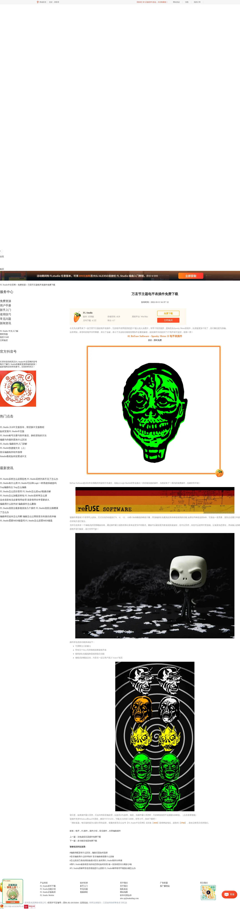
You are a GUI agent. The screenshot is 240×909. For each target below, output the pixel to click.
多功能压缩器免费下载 (87, 841)
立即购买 (4, 340)
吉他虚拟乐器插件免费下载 (89, 837)
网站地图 (124, 892)
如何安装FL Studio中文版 (12, 431)
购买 (2, 269)
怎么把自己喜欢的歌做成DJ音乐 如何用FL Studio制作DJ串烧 (96, 860)
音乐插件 (103, 831)
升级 (17, 263)
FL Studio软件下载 (48, 886)
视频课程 (84, 892)
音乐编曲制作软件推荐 (11, 452)
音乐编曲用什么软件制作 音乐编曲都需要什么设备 (92, 857)
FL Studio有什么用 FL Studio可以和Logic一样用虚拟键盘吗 (28, 483)
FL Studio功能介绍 (48, 889)
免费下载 (168, 313)
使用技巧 (5, 314)
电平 (77, 831)
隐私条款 (124, 889)
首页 (2, 257)
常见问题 (5, 318)
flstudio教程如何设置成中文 (13, 456)
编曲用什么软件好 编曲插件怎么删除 (18, 504)
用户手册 (5, 305)
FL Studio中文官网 (8, 285)
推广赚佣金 (165, 886)
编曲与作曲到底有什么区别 (13, 439)
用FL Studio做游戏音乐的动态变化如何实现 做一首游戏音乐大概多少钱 (101, 864)
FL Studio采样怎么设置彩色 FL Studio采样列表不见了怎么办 (29, 479)
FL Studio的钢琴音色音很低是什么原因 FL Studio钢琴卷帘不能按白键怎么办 (103, 868)
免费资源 (22, 285)
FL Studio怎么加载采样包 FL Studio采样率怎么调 (23, 495)
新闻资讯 (5, 323)
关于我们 (124, 886)
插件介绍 (93, 831)
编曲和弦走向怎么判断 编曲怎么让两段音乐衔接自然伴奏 (28, 516)
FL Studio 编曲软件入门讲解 (13, 444)
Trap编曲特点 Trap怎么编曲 (13, 487)
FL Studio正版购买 (48, 892)
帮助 (21, 263)
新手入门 (5, 309)
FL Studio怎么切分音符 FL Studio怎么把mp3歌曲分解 (25, 491)
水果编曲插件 (115, 831)
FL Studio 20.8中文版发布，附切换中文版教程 (22, 427)
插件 (10, 263)
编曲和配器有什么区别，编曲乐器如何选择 (89, 853)
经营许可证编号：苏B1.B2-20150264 (63, 903)
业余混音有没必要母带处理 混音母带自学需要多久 (24, 500)
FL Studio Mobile (47, 895)
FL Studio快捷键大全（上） (13, 448)
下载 (6, 263)
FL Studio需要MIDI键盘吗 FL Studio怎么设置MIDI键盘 (26, 520)
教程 (14, 263)
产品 (2, 263)
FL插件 (84, 831)
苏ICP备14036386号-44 (13, 906)
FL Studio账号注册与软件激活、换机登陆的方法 (23, 435)
